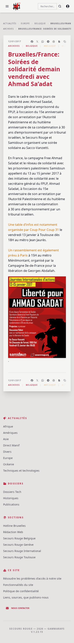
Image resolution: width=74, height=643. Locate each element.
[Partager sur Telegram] (48, 41)
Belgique (40, 23)
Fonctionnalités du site (18, 585)
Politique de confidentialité (21, 591)
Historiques (10, 498)
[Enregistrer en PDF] (59, 41)
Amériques (10, 433)
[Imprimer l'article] (53, 41)
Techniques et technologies (21, 470)
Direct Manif (11, 445)
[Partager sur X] (37, 42)
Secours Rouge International (22, 551)
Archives (8, 28)
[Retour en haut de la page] (65, 634)
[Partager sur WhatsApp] (42, 41)
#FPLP (65, 46)
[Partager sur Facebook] (32, 41)
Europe (25, 23)
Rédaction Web (13, 532)
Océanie (8, 464)
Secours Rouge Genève (18, 544)
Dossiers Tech (12, 492)
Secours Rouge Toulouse (19, 557)
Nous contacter (20, 608)
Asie (6, 439)
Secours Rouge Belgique (19, 538)
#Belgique (50, 46)
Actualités (9, 23)
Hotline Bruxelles (14, 526)
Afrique (8, 426)
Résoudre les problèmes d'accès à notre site (32, 578)
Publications (11, 504)
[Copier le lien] (65, 41)
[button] (7, 6)
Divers (7, 451)
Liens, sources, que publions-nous (26, 597)
